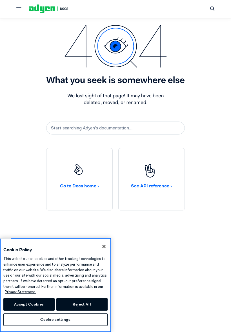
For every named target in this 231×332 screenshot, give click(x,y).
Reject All (82, 304)
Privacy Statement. (20, 292)
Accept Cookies (29, 304)
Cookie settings (55, 319)
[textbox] (115, 128)
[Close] (104, 246)
